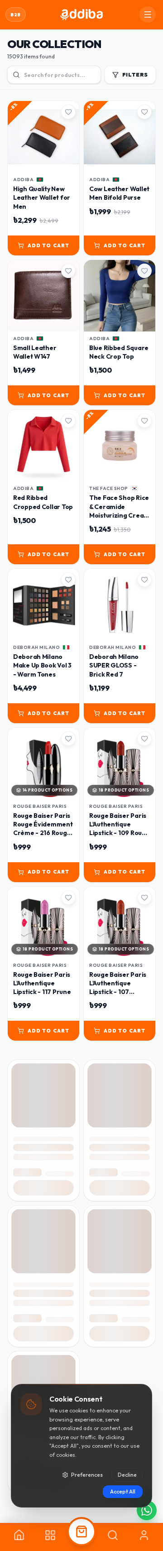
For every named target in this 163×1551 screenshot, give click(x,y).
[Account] (143, 1537)
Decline (127, 1474)
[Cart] (81, 1537)
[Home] (19, 1537)
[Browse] (50, 1537)
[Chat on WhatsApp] (147, 1510)
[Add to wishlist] (68, 112)
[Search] (112, 1537)
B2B (15, 15)
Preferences (87, 1474)
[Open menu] (147, 14)
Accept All (122, 1491)
